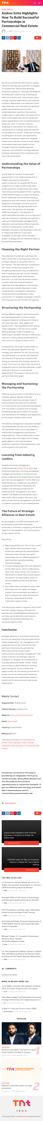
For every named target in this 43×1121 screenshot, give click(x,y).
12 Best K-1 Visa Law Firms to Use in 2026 (19, 1008)
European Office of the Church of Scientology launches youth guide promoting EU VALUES (20, 898)
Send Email (12, 721)
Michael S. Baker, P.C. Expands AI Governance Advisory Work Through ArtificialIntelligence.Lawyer (20, 939)
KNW (10, 31)
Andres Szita (22, 468)
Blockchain (5, 1047)
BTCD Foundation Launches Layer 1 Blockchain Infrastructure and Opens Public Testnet (21, 911)
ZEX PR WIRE (8, 1011)
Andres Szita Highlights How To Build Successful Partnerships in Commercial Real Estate (20, 745)
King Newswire (28, 739)
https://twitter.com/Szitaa (21, 715)
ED (5, 1003)
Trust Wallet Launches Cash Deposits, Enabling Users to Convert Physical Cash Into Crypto (21, 987)
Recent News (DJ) (7, 9)
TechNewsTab (20, 1116)
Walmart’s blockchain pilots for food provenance (17, 1086)
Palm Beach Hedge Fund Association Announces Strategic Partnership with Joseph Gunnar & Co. (21, 998)
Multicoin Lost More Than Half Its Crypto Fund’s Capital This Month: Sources (19, 1051)
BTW (5, 991)
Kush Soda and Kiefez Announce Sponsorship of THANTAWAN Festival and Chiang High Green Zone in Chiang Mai (21, 924)
